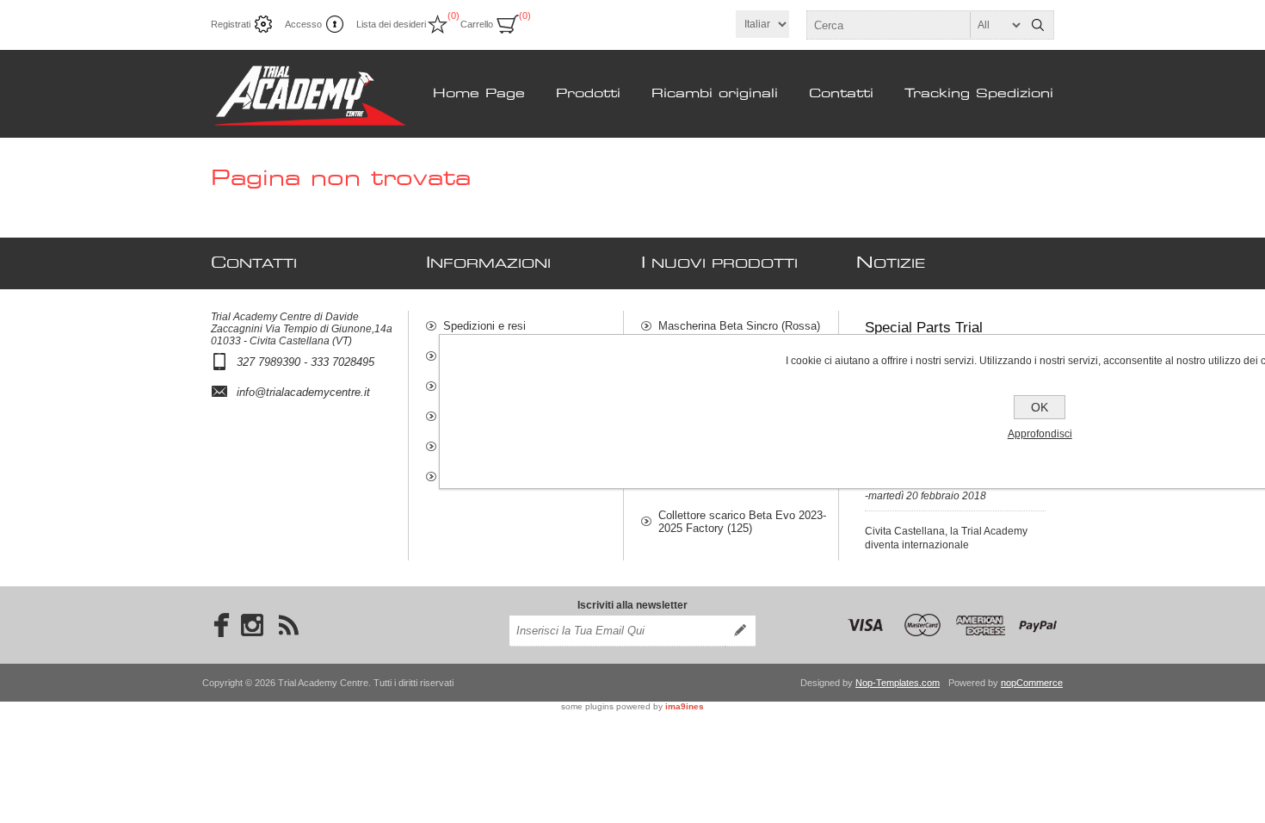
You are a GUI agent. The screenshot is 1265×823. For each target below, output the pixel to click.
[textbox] (914, 25)
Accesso (303, 24)
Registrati (230, 24)
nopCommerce (1032, 683)
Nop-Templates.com (897, 683)
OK (1039, 407)
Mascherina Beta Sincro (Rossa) (739, 325)
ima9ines (684, 706)
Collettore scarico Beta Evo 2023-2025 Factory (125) (742, 522)
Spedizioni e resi (484, 325)
